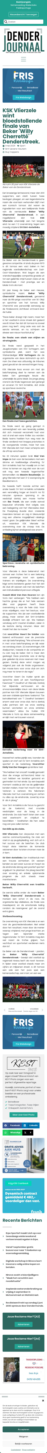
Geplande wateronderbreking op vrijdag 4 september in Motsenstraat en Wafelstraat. (24, 1292)
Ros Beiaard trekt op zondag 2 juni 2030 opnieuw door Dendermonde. (25, 1304)
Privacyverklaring (28, 1450)
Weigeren (23, 1436)
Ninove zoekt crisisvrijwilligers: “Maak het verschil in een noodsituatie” (22, 1278)
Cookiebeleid (16, 1450)
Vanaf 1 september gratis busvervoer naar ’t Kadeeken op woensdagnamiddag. (23, 1250)
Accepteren (23, 1429)
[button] (43, 1400)
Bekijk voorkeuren (23, 1443)
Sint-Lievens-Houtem (15, 148)
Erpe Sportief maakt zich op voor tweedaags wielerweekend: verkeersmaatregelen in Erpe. (23, 1236)
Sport (22, 145)
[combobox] (23, 22)
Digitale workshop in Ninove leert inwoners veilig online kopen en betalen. (24, 1264)
